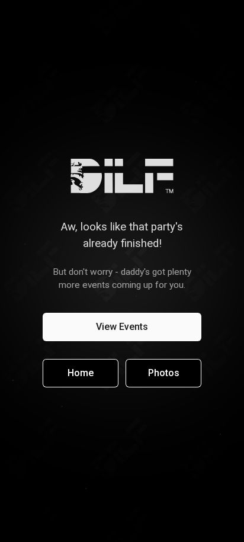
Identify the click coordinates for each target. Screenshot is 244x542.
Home (81, 373)
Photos (163, 373)
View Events (122, 326)
